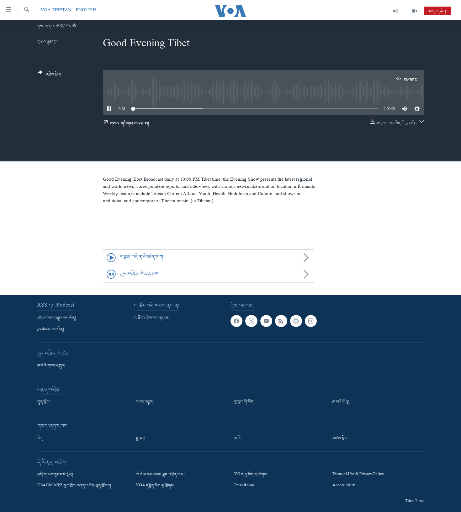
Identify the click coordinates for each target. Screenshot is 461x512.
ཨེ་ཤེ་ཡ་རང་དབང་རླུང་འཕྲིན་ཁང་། (160, 475)
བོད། (40, 438)
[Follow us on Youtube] (266, 321)
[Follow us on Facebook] (236, 321)
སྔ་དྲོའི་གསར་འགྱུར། (51, 366)
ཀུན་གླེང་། (44, 402)
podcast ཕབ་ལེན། (50, 329)
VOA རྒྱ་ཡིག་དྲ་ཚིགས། (251, 475)
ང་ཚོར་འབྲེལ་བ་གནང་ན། (152, 318)
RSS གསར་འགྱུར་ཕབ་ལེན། (56, 318)
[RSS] (281, 321)
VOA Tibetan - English (68, 10)
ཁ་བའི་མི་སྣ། (341, 402)
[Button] (49, 76)
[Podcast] (296, 321)
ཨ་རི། (237, 438)
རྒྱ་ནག (140, 438)
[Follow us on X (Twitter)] (251, 321)
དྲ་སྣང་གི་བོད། (244, 402)
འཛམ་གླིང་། (340, 438)
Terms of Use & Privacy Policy (358, 475)
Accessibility (343, 486)
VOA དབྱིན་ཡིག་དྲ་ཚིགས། (155, 486)
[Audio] (395, 11)
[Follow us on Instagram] (311, 321)
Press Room (244, 486)
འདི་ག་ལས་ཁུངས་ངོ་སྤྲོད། (55, 475)
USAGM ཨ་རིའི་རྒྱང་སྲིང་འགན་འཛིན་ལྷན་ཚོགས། (74, 486)
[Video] (414, 11)
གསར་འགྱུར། (145, 402)
